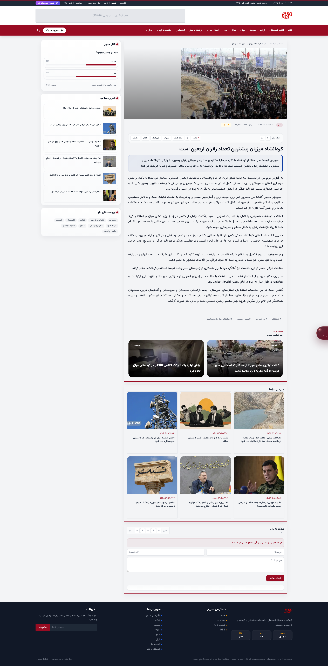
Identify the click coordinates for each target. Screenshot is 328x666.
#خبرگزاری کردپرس (97, 220)
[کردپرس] (287, 15)
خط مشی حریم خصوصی (62, 659)
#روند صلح (112, 225)
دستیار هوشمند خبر (46, 3)
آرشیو (71, 3)
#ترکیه (82, 220)
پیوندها (79, 3)
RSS (65, 3)
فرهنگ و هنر (153, 649)
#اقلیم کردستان (69, 225)
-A (268, 138)
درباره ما (221, 620)
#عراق (82, 225)
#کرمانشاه (276, 319)
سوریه (157, 625)
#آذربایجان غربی (96, 225)
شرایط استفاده (42, 659)
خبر (265, 43)
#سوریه (59, 220)
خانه (290, 30)
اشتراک (166, 138)
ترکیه (157, 620)
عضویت (43, 627)
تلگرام (145, 138)
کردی (106, 3)
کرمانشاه (272, 43)
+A (262, 138)
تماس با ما (219, 625)
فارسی (113, 3)
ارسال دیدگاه (275, 578)
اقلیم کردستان (153, 615)
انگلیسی (123, 3)
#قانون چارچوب (110, 231)
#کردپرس (113, 220)
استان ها (155, 644)
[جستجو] (39, 30)
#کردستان (71, 220)
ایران (157, 639)
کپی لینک (155, 138)
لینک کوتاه (178, 138)
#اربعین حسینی (244, 319)
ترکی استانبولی (94, 3)
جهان (157, 630)
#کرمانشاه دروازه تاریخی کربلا (219, 319)
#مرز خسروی (261, 319)
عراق (157, 634)
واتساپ (135, 138)
